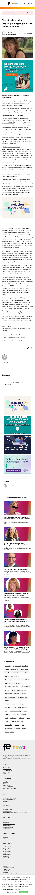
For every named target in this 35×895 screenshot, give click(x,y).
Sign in (30, 3)
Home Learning (21, 690)
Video (4, 838)
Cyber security (18, 683)
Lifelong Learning (22, 697)
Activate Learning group (26, 306)
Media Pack (6, 822)
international (8, 693)
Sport (28, 718)
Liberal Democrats (10, 697)
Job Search (6, 801)
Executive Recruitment (9, 799)
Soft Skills (21, 718)
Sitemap (5, 773)
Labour (23, 693)
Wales (24, 728)
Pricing (4, 821)
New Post (5, 850)
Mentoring (7, 707)
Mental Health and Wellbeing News (14, 704)
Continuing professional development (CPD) (17, 680)
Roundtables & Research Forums (11, 874)
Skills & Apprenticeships (9, 788)
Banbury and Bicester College (11, 147)
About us (5, 764)
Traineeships (8, 728)
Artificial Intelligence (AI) (11, 669)
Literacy (7, 700)
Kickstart (16, 693)
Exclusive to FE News (18, 341)
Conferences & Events (8, 867)
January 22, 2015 (11, 34)
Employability (6, 785)
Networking (6, 870)
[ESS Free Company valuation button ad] (17, 425)
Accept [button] (23, 892)
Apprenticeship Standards (20, 666)
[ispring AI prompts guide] (17, 444)
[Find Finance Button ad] (17, 464)
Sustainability (8, 725)
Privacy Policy (6, 772)
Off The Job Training (15, 711)
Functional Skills (25, 687)
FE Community (6, 767)
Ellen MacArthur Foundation (23, 153)
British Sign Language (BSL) (20, 673)
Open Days (6, 872)
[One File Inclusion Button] (17, 217)
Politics (7, 714)
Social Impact (6, 790)
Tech (23, 725)
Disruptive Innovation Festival (16, 151)
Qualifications (15, 714)
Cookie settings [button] (12, 892)
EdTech (4, 783)
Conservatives (15, 676)
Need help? (6, 857)
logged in (16, 382)
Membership (6, 856)
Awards (5, 866)
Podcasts (5, 837)
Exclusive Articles (7, 809)
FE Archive (9, 32)
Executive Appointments (9, 798)
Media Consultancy (8, 827)
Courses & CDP (7, 869)
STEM (6, 721)
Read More (17, 889)
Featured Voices (7, 811)
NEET (14, 707)
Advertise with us (7, 770)
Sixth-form (13, 718)
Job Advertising (7, 825)
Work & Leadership (8, 786)
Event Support (6, 828)
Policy (25, 711)
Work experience (9, 732)
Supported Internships (16, 721)
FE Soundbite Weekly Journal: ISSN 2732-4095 (15, 812)
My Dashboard (6, 851)
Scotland (23, 714)
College (7, 676)
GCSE (13, 690)
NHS (6, 711)
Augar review (24, 669)
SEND (6, 718)
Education (5, 782)
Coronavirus (8, 683)
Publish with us (7, 769)
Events (4, 853)
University (17, 728)
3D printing (8, 666)
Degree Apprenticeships (11, 687)
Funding (7, 690)
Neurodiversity (22, 707)
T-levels (17, 725)
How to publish (7, 847)
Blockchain (8, 673)
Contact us (6, 766)
